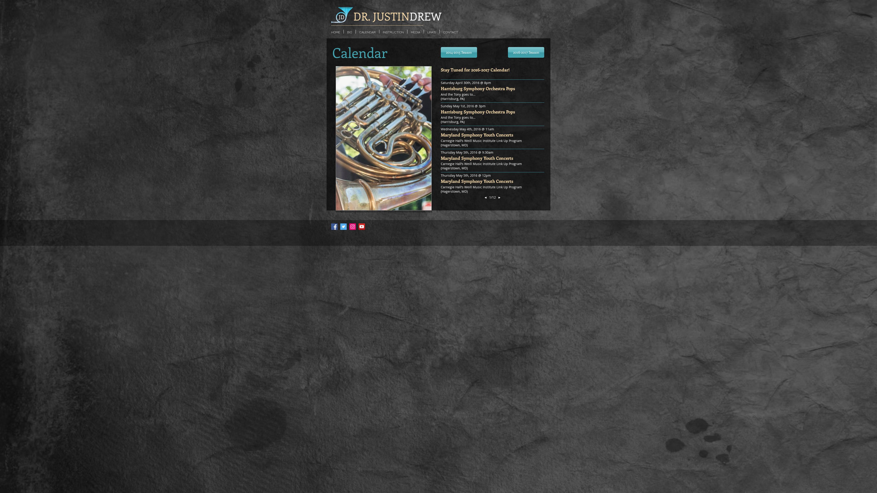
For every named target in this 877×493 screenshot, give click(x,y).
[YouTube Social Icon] (362, 226)
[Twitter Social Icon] (343, 226)
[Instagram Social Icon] (352, 226)
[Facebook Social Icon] (334, 226)
